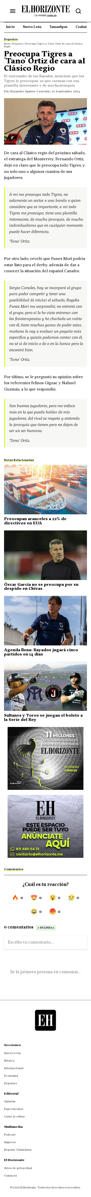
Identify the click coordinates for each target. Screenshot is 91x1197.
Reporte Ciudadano (18, 1149)
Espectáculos (13, 1109)
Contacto (10, 1175)
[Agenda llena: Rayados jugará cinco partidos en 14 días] (45, 620)
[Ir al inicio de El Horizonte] (45, 11)
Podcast (9, 1134)
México (9, 1060)
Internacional (14, 1068)
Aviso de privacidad (18, 1168)
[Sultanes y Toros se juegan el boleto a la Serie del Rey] (45, 686)
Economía (11, 1075)
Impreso (10, 1142)
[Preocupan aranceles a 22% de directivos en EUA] (45, 489)
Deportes (10, 1083)
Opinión (9, 1101)
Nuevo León (12, 1053)
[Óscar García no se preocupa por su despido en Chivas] (45, 555)
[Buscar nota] (78, 11)
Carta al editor (14, 1116)
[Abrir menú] (12, 11)
